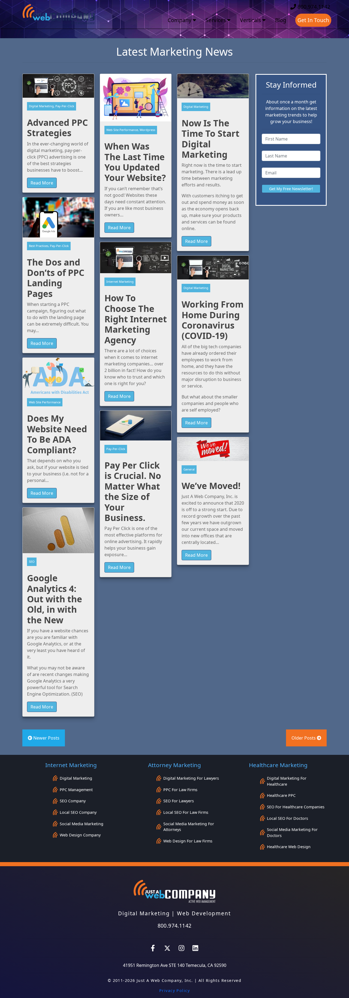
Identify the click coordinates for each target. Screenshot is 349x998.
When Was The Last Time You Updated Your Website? (135, 161)
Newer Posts (45, 738)
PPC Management (76, 789)
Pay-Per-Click (64, 106)
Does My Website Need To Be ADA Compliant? (57, 433)
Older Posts (304, 738)
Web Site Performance (45, 402)
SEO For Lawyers (178, 800)
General (189, 469)
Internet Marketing (120, 281)
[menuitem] (182, 20)
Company (180, 20)
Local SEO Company (78, 812)
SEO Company (73, 800)
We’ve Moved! (211, 485)
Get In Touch (313, 20)
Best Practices (38, 246)
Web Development (204, 913)
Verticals (251, 20)
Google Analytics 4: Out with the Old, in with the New (54, 599)
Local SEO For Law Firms (185, 812)
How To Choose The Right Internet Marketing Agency (135, 319)
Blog (280, 20)
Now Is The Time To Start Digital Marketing (210, 138)
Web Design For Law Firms (187, 841)
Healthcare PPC (281, 795)
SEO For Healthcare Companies (295, 806)
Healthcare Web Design (289, 846)
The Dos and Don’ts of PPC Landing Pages (55, 277)
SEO (32, 561)
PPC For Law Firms (180, 789)
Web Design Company (80, 835)
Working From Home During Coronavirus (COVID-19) (212, 319)
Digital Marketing (41, 106)
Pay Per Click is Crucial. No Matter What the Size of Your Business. (132, 491)
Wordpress (147, 130)
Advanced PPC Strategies (57, 128)
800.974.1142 (313, 6)
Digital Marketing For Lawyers (191, 778)
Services (216, 20)
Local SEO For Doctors (287, 818)
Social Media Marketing (81, 823)
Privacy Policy (174, 990)
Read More (42, 183)
